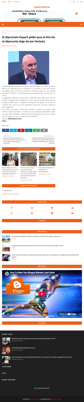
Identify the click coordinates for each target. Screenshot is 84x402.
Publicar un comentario (10, 194)
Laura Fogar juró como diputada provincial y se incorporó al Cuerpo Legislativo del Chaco (10, 171)
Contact (17, 2)
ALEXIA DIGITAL (42, 7)
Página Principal (7, 31)
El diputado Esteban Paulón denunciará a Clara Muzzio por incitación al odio (37, 246)
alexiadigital (7, 46)
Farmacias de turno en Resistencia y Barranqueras (46, 170)
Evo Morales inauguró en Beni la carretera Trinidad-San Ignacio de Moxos (36, 236)
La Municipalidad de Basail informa (23, 348)
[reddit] (52, 213)
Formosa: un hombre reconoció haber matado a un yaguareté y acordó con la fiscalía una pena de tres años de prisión (28, 173)
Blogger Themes (56, 399)
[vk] (72, 213)
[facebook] (70, 1)
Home (4, 2)
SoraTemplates (35, 399)
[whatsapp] (11, 213)
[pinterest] (81, 1)
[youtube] (72, 208)
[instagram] (77, 1)
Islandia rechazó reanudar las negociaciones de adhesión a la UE (33, 339)
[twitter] (74, 1)
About (10, 2)
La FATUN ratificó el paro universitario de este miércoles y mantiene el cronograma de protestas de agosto (45, 256)
